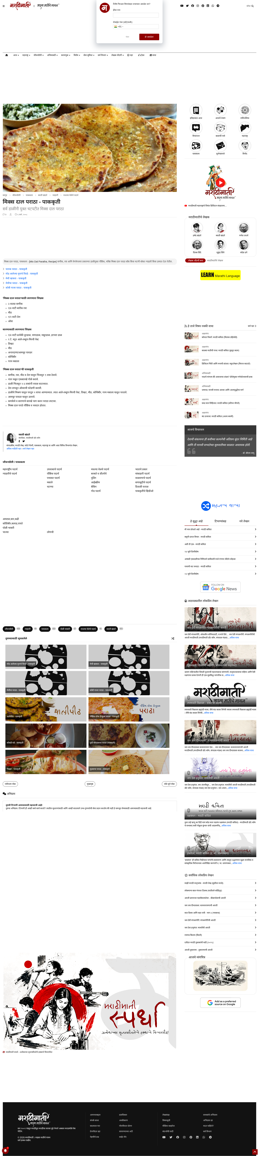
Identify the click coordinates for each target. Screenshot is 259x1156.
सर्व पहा (251, 326)
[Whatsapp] (213, 6)
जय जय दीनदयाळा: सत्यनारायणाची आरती (208, 740)
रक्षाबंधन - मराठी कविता (199, 815)
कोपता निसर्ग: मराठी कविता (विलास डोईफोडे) (219, 337)
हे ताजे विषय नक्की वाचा (200, 326)
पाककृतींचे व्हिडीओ (144, 491)
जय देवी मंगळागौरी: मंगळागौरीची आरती (206, 627)
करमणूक (64, 55)
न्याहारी (55, 195)
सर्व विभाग (102, 55)
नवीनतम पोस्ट (10, 784)
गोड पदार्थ (95, 491)
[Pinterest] (203, 6)
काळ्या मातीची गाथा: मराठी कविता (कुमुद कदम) (220, 350)
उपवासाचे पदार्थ (54, 469)
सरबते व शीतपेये (99, 473)
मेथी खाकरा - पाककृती (16, 278)
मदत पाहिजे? (208, 1126)
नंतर (127, 37)
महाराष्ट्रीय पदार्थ (10, 469)
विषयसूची (166, 1120)
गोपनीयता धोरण (125, 1126)
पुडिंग (93, 478)
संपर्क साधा (94, 1120)
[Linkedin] (208, 6)
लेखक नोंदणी (116, 55)
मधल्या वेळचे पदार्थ (100, 469)
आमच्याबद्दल (95, 1115)
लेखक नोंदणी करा (195, 260)
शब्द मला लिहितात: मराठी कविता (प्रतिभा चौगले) (221, 403)
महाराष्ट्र (25, 55)
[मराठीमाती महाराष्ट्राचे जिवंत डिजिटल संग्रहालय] (220, 183)
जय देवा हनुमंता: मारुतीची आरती (203, 778)
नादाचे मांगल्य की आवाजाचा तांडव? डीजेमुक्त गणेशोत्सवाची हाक (227, 377)
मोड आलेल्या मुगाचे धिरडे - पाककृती (22, 273)
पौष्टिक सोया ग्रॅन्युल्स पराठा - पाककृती (104, 716)
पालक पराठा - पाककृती (16, 269)
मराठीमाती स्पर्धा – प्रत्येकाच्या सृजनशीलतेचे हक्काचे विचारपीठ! (28, 1052)
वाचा (154, 55)
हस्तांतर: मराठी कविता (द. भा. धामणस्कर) (208, 853)
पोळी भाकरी (8, 527)
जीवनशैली (38, 55)
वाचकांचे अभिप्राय (210, 1115)
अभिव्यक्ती (51, 55)
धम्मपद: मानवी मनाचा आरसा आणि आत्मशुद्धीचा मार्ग (222, 390)
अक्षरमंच (205, 333)
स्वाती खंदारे (42, 195)
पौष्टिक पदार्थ (53, 473)
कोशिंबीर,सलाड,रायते (13, 523)
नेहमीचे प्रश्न (94, 1137)
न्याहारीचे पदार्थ (10, 473)
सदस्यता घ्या (95, 1126)
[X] (187, 6)
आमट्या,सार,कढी (11, 519)
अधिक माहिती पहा (13, 449)
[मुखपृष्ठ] (7, 56)
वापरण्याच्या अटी (126, 1131)
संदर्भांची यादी (167, 1131)
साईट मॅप (122, 1137)
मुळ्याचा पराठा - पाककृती (100, 769)
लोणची (50, 532)
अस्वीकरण (123, 1120)
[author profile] (10, 214)
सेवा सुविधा (88, 55)
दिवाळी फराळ (141, 486)
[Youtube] (181, 6)
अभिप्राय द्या (208, 1120)
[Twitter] (25, 441)
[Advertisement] (129, 80)
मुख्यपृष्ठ (90, 784)
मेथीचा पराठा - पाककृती (16, 283)
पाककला (29, 195)
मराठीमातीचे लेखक (215, 260)
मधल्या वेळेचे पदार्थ (70, 195)
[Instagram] (198, 6)
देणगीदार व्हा (95, 1131)
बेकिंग (94, 486)
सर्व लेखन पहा (28, 449)
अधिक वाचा (234, 637)
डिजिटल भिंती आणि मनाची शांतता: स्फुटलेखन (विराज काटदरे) (226, 364)
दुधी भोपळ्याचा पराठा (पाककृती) (102, 743)
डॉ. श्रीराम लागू (248, 453)
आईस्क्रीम (95, 482)
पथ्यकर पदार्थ (53, 478)
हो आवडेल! (149, 37)
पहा (131, 55)
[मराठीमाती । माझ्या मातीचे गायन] (41, 9)
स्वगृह (5, 195)
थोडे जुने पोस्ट (169, 784)
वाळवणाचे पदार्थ (143, 478)
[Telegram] (218, 6)
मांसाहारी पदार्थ (142, 473)
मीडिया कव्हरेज (168, 1126)
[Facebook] (192, 6)
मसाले (50, 482)
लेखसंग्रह (166, 1115)
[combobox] (118, 26)
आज (15, 55)
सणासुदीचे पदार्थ (143, 482)
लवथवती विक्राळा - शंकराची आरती (204, 702)
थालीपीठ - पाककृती (14, 716)
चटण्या (50, 486)
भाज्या (6, 532)
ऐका (142, 55)
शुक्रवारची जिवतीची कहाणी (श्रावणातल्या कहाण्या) (212, 665)
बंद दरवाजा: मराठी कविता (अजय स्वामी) (217, 416)
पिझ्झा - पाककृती (13, 769)
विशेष (76, 55)
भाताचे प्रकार (141, 469)
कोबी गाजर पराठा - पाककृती (18, 287)
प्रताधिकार (123, 1115)
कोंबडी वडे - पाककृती (15, 743)
